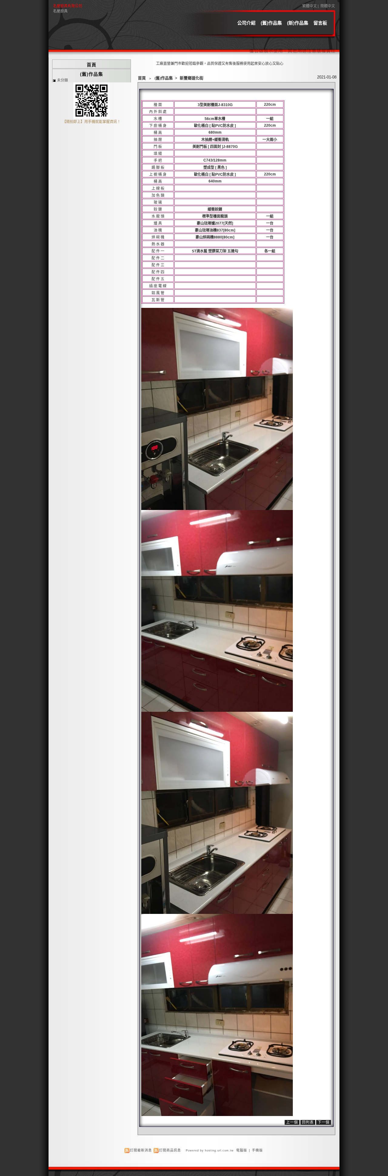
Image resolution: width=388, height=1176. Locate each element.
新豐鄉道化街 (191, 78)
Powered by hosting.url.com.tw (210, 1150)
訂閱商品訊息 (170, 1150)
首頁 (142, 78)
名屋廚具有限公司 (67, 6)
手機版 (257, 1150)
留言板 (320, 22)
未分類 (62, 80)
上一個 (292, 1122)
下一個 (323, 1122)
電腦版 (241, 1150)
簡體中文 (327, 6)
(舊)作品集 (271, 22)
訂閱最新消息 (141, 1150)
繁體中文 (309, 6)
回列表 (308, 1122)
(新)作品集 (297, 22)
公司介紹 (246, 22)
